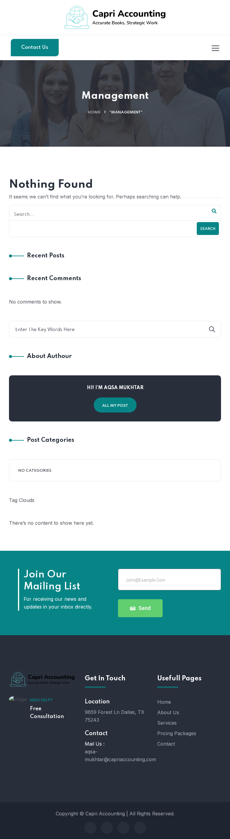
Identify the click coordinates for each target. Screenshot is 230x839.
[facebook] (90, 828)
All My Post (115, 406)
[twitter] (107, 828)
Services (167, 723)
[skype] (123, 828)
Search (207, 229)
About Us (168, 712)
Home (94, 112)
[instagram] (140, 828)
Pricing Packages (176, 733)
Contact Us (34, 47)
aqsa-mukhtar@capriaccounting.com (120, 755)
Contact (166, 744)
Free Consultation (47, 712)
